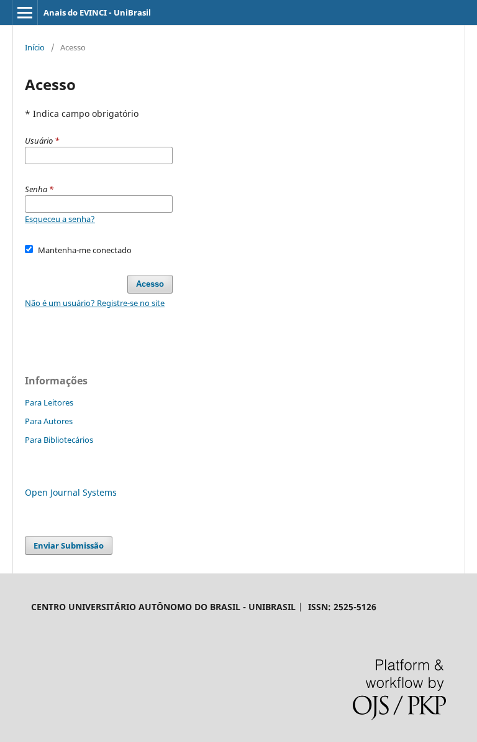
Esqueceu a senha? (60, 219)
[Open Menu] (24, 12)
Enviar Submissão (69, 545)
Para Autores (49, 421)
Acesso (150, 284)
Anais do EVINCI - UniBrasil (97, 12)
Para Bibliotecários (59, 439)
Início (35, 47)
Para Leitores (49, 402)
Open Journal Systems (71, 492)
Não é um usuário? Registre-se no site (95, 302)
